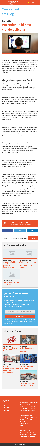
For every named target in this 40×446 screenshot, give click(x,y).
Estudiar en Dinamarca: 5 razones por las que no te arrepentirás (11, 369)
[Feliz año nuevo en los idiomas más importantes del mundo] (28, 254)
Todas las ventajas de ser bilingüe (11, 283)
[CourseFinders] (12, 2)
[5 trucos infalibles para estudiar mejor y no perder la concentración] (11, 254)
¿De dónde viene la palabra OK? (10, 349)
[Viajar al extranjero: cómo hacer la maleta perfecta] (28, 340)
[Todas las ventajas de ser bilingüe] (11, 274)
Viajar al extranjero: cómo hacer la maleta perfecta (27, 350)
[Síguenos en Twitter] (4, 410)
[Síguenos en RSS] (8, 410)
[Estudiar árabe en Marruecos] (28, 359)
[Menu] (2, 2)
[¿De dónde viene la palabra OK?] (11, 340)
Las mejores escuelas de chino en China (27, 384)
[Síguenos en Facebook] (4, 407)
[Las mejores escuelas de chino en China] (28, 375)
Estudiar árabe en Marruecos (26, 367)
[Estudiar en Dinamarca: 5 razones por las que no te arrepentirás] (11, 359)
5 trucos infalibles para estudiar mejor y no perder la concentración (11, 264)
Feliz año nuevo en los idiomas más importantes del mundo (28, 264)
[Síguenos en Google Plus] (8, 407)
